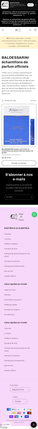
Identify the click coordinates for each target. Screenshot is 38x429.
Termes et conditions (12, 261)
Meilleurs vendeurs (11, 244)
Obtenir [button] (30, 4)
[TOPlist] (3, 427)
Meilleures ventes (10, 305)
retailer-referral (10, 276)
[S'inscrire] (31, 197)
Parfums (7, 295)
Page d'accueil (9, 290)
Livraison (7, 239)
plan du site (8, 271)
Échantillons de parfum (13, 300)
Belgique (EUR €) (18, 389)
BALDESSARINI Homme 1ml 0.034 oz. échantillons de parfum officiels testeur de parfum (17, 150)
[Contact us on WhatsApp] (34, 214)
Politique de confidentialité (14, 266)
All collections (9, 314)
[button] (2, 29)
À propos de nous (10, 249)
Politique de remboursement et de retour (17, 255)
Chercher (7, 234)
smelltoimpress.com (15, 420)
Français (18, 401)
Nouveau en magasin (12, 309)
